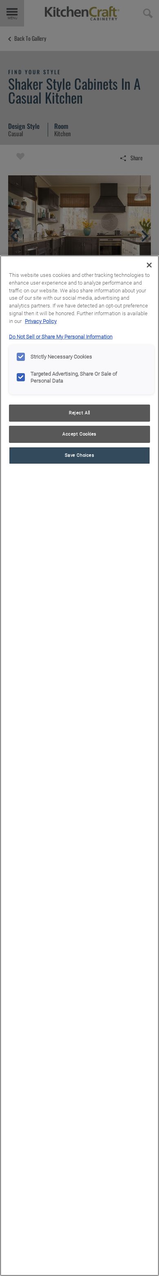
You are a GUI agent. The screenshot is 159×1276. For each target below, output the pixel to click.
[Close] (149, 265)
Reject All (79, 413)
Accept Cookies (79, 434)
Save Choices (80, 455)
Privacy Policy (41, 321)
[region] (79, 765)
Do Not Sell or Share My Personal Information (61, 337)
